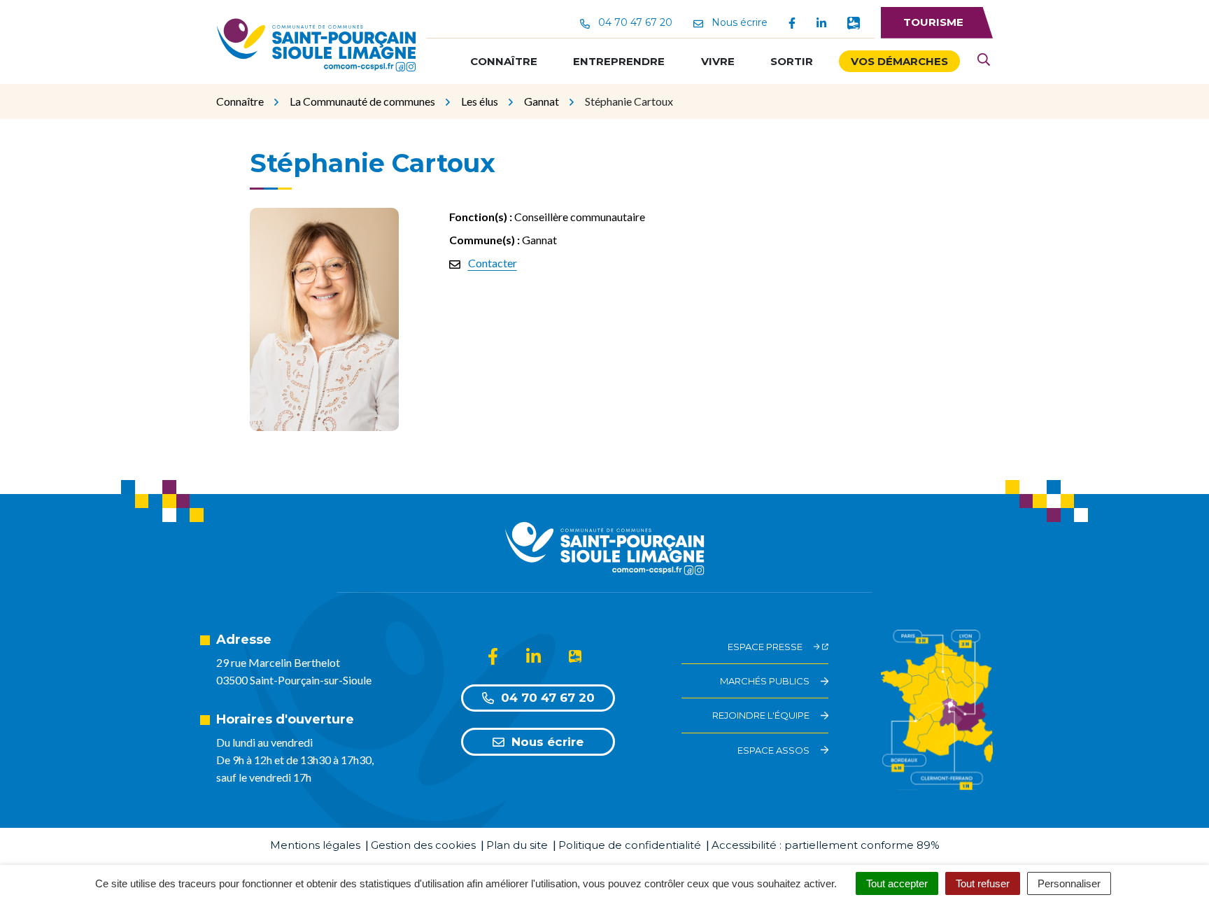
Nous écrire (547, 742)
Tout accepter (897, 883)
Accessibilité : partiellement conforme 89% (826, 845)
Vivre (718, 61)
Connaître (503, 61)
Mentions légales (315, 845)
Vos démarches (899, 61)
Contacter (492, 262)
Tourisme (933, 22)
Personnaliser (1069, 883)
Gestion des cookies (423, 845)
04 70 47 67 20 (548, 698)
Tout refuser (983, 883)
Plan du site (517, 845)
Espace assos (773, 750)
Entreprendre (619, 61)
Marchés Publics (764, 680)
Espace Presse (765, 646)
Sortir (791, 61)
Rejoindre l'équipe (760, 715)
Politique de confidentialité (629, 845)
